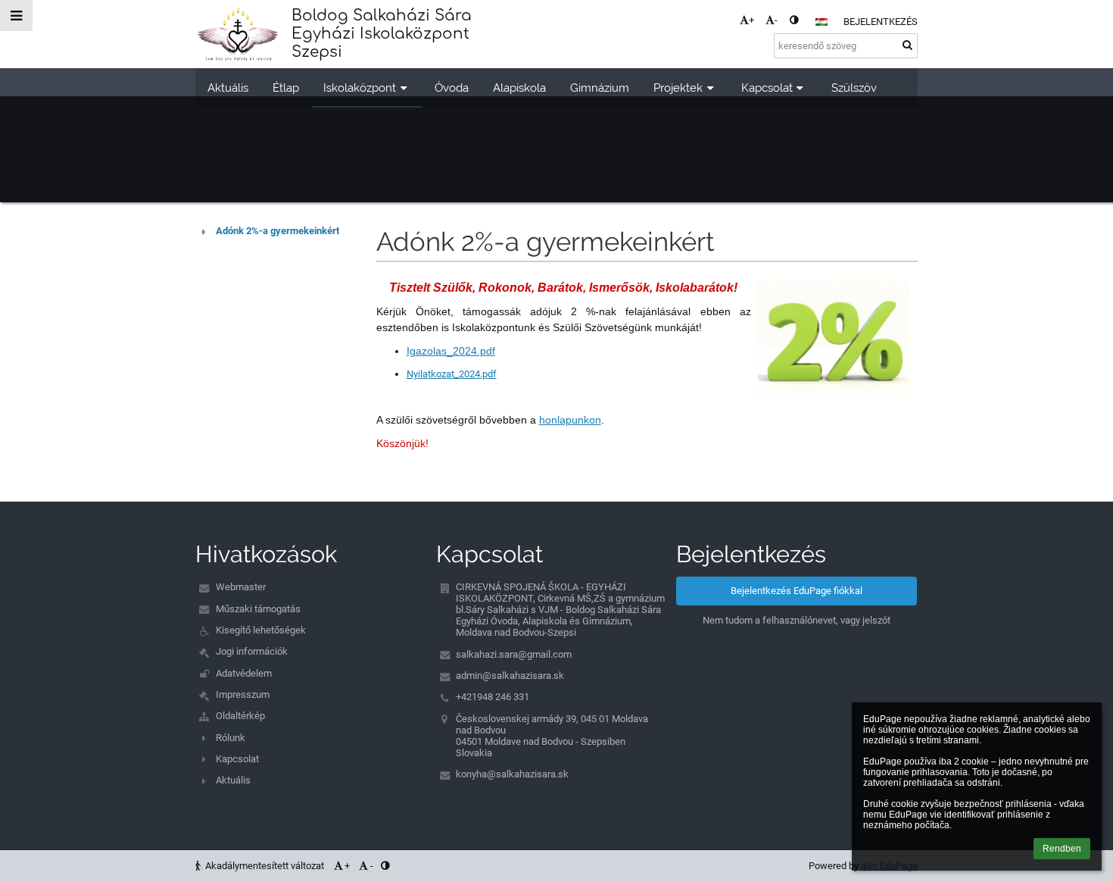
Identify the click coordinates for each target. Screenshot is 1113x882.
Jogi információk (252, 651)
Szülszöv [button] (854, 87)
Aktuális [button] (227, 87)
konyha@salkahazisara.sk (512, 774)
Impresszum (243, 694)
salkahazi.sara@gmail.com (514, 654)
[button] (793, 20)
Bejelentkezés (880, 21)
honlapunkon (570, 420)
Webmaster (241, 587)
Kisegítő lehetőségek (261, 630)
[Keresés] (907, 45)
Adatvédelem (244, 673)
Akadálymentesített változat (264, 865)
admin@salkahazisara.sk (510, 675)
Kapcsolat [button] (767, 87)
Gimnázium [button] (599, 87)
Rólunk (230, 737)
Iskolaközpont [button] (359, 87)
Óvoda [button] (452, 87)
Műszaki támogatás (258, 609)
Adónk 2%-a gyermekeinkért (277, 230)
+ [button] (751, 20)
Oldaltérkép (240, 715)
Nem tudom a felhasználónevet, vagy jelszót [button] (796, 620)
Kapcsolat (237, 759)
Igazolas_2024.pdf (451, 351)
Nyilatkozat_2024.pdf (452, 374)
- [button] (776, 20)
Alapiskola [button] (519, 87)
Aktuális (233, 780)
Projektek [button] (678, 87)
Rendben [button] (1062, 848)
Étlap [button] (286, 87)
